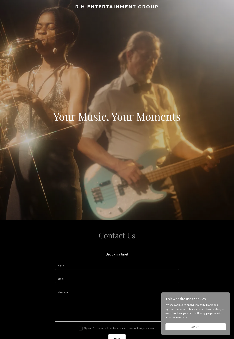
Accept (196, 326)
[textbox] (117, 265)
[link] (117, 7)
